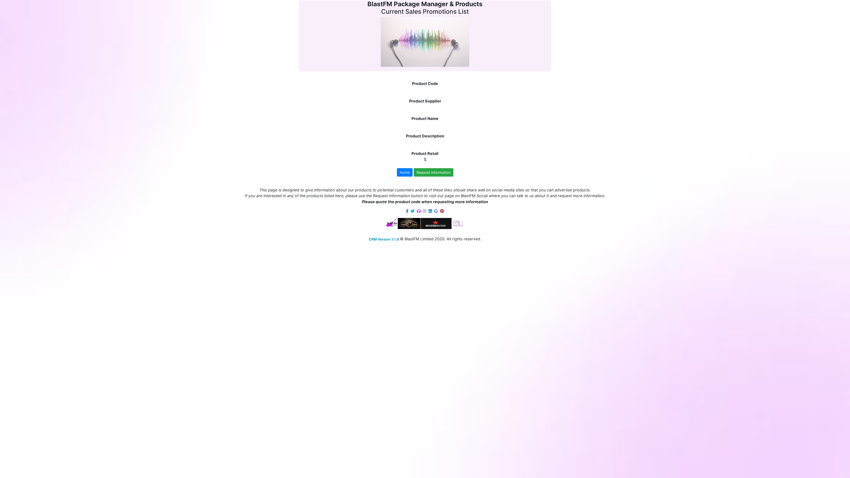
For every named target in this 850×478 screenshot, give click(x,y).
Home (405, 172)
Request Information (433, 172)
